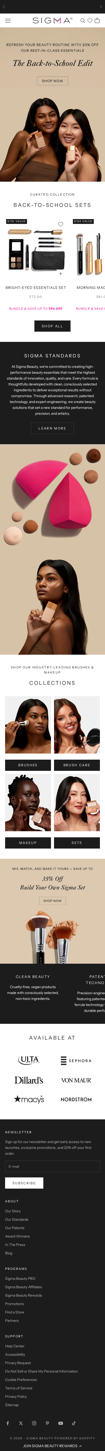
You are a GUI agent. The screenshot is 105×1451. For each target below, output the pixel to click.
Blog (8, 1253)
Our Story (13, 1211)
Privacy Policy (16, 1396)
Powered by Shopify (75, 1438)
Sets (77, 843)
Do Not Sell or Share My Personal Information (41, 1371)
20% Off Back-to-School (53, 6)
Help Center (14, 1346)
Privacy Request (18, 1363)
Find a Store (14, 1312)
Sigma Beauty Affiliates (23, 1287)
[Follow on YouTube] (60, 1423)
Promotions (14, 1303)
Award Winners (17, 1236)
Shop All (52, 326)
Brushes (27, 765)
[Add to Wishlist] (61, 224)
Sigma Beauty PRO (20, 1278)
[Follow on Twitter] (20, 1423)
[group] (52, 104)
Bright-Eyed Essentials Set (36, 287)
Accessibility (15, 1354)
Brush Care (76, 765)
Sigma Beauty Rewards (23, 1295)
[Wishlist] (90, 20)
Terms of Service (18, 1388)
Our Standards (16, 1219)
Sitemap (12, 1405)
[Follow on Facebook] (7, 1423)
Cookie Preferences (21, 1379)
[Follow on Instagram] (34, 1423)
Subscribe (24, 1183)
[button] (52, 1446)
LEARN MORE (52, 428)
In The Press (15, 1244)
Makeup (28, 843)
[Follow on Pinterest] (47, 1423)
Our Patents (14, 1228)
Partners (12, 1320)
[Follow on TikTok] (73, 1423)
